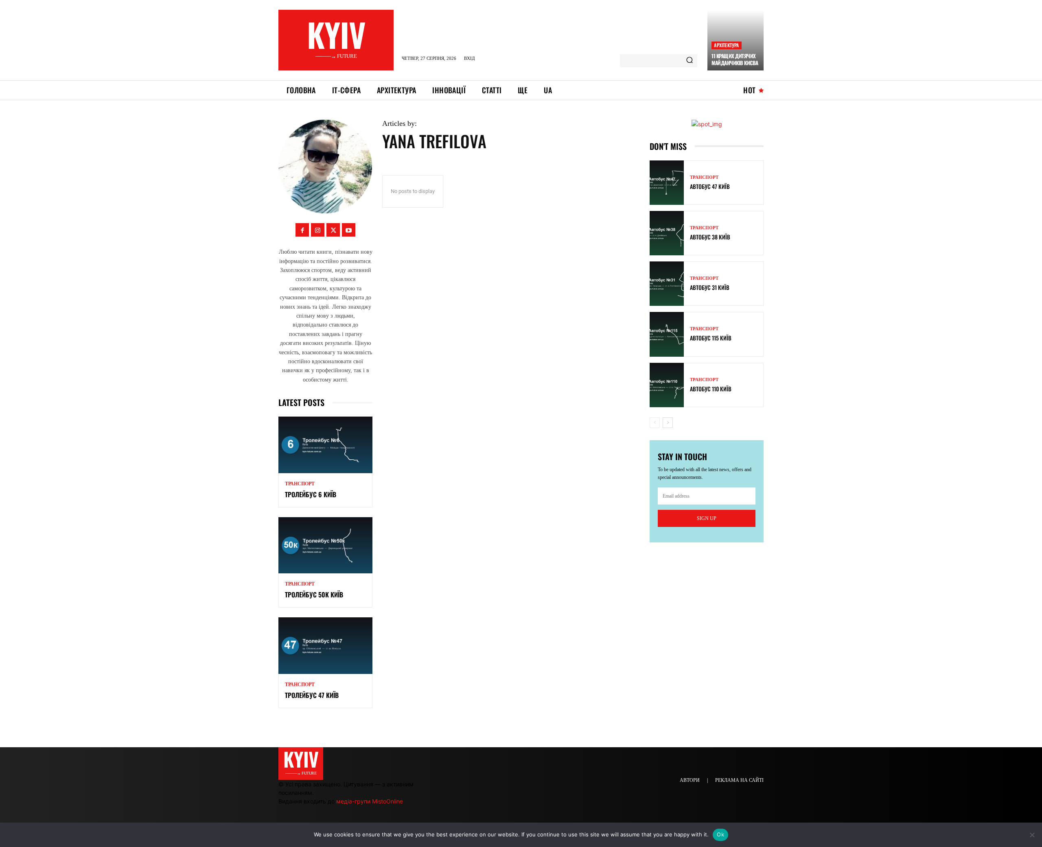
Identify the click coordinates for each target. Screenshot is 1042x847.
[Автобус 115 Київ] (667, 334)
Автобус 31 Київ (709, 287)
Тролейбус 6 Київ (310, 494)
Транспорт (300, 483)
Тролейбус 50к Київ (314, 594)
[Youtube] (348, 230)
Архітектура (726, 45)
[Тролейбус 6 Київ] (325, 445)
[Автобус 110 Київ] (667, 385)
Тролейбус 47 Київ (312, 695)
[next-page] (668, 422)
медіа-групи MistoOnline (369, 801)
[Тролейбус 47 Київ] (325, 645)
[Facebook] (302, 230)
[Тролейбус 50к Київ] (325, 545)
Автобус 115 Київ (710, 338)
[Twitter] (333, 230)
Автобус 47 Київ (710, 186)
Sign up (706, 518)
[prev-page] (655, 422)
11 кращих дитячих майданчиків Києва (734, 59)
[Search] (689, 60)
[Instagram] (317, 230)
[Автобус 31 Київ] (667, 283)
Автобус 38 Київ (710, 237)
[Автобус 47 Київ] (667, 182)
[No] (1032, 835)
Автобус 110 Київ (710, 388)
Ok (720, 834)
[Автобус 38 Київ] (667, 233)
